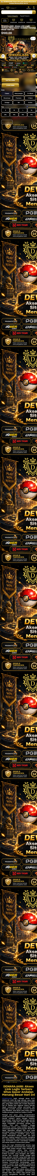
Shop (2, 8)
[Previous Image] (3, 56)
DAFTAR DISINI (10, 80)
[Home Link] (11, 7)
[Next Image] (34, 56)
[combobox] (16, 12)
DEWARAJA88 (7, 1098)
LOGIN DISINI (10, 85)
